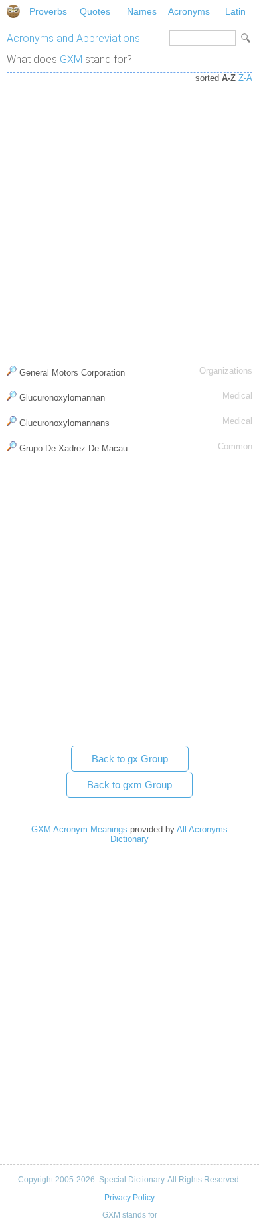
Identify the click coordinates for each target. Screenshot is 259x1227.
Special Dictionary (13, 11)
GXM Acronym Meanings (79, 829)
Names (142, 11)
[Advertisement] (129, 216)
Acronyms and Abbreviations (73, 38)
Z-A (245, 78)
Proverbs (48, 11)
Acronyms (189, 11)
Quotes (95, 11)
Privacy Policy (129, 1197)
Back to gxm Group (129, 784)
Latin (235, 11)
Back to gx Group (130, 758)
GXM (71, 59)
